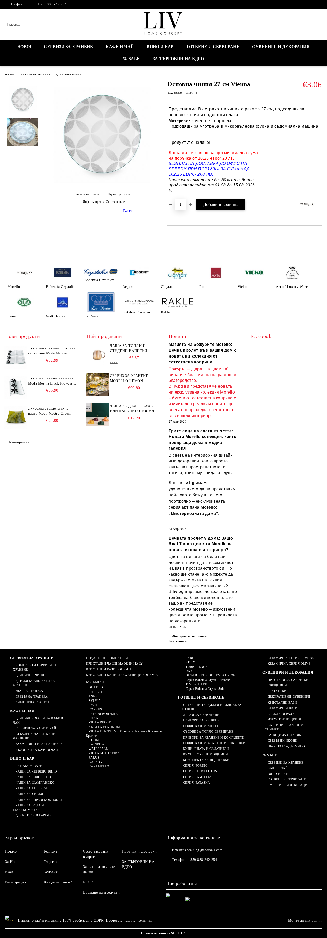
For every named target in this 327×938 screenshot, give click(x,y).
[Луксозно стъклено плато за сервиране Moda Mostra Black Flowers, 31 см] (16, 357)
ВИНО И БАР (160, 46)
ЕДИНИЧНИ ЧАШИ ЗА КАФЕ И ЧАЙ (38, 721)
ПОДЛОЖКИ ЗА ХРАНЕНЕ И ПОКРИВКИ (214, 743)
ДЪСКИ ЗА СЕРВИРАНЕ (201, 715)
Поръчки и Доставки (139, 851)
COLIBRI (95, 692)
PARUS (94, 757)
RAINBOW (96, 744)
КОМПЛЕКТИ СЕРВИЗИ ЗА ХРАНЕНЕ (35, 667)
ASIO (93, 696)
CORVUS (95, 709)
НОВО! (24, 46)
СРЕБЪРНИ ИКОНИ (282, 740)
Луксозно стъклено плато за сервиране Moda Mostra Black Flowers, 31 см (51, 351)
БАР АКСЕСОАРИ (29, 766)
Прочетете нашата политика (129, 920)
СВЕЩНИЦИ (277, 685)
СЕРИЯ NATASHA (196, 783)
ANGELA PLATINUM (104, 727)
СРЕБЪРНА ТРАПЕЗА (32, 696)
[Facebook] (319, 4)
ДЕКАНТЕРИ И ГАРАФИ (34, 815)
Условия (51, 872)
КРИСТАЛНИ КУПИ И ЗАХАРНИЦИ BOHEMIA (122, 675)
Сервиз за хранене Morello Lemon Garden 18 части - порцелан (129, 379)
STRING (95, 740)
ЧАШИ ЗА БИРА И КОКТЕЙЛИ (39, 800)
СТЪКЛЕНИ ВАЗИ (281, 714)
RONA (93, 718)
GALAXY (96, 762)
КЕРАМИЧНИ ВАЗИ (282, 708)
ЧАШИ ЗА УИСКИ (29, 794)
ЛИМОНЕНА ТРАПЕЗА (33, 702)
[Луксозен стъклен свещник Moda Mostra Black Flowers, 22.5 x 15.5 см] (16, 387)
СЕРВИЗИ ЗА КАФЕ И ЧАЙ (36, 728)
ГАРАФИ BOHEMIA (103, 714)
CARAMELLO (99, 766)
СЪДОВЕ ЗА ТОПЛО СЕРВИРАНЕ (208, 731)
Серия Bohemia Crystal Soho (205, 689)
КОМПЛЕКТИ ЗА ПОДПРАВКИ (206, 760)
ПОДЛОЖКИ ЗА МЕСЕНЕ (202, 726)
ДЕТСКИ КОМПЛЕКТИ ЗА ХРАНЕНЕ (34, 683)
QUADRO (96, 687)
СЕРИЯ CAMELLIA (197, 777)
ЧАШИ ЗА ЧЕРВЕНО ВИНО (36, 771)
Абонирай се (19, 442)
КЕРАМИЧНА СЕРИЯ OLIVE (289, 664)
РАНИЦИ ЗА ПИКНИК (284, 735)
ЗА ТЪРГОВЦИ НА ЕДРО (178, 58)
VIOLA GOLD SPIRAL (105, 753)
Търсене (51, 862)
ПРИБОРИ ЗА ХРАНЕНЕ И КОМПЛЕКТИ (213, 737)
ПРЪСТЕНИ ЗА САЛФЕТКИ (288, 680)
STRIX (190, 662)
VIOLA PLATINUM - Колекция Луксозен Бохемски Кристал (124, 734)
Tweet (127, 211)
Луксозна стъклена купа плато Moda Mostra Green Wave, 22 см (49, 411)
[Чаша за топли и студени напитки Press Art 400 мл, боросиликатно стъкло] (97, 354)
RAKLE (191, 671)
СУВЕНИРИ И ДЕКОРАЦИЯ (281, 46)
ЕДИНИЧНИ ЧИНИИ (68, 74)
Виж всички (178, 641)
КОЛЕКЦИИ (95, 682)
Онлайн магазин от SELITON (163, 933)
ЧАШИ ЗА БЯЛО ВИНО (33, 777)
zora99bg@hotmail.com (204, 850)
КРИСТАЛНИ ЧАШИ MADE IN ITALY (114, 664)
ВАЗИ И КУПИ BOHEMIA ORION (211, 675)
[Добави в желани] (318, 167)
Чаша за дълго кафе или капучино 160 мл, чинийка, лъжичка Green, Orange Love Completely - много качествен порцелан (132, 409)
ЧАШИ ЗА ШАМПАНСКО (35, 783)
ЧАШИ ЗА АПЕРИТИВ (33, 788)
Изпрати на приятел (87, 194)
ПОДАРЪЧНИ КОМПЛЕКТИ (107, 658)
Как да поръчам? (58, 882)
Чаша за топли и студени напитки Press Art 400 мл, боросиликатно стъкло (128, 348)
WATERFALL (98, 749)
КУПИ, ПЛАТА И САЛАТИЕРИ (206, 749)
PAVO (93, 705)
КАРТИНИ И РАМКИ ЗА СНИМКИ (284, 727)
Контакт (50, 851)
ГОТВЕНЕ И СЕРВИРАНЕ (213, 46)
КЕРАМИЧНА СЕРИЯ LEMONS (291, 658)
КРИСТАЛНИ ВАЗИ (282, 702)
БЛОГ (88, 882)
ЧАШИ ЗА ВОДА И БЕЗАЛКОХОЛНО (28, 808)
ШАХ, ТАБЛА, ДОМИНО (286, 746)
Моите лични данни (305, 920)
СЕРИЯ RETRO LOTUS (200, 771)
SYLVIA (95, 701)
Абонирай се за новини (189, 636)
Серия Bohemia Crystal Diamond (208, 680)
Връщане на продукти (101, 892)
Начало (9, 74)
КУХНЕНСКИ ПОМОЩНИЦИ (205, 754)
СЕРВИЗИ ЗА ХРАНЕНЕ (68, 46)
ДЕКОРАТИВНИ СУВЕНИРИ (289, 696)
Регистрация (15, 882)
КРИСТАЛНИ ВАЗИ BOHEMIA (109, 669)
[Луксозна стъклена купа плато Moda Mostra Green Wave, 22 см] (16, 417)
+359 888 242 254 (52, 4)
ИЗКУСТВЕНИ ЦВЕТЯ (284, 719)
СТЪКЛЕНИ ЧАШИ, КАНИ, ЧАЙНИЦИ (34, 736)
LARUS (191, 658)
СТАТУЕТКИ (277, 691)
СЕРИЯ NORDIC (195, 765)
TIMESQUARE (196, 684)
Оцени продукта (119, 194)
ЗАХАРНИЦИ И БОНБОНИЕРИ (39, 744)
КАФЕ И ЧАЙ (120, 46)
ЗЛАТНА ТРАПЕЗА (29, 691)
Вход (9, 872)
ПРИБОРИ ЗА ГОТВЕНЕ (201, 720)
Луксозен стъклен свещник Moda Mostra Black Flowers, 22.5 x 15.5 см (51, 381)
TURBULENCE (196, 667)
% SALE (131, 58)
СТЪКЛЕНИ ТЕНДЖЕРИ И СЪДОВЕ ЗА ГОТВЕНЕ (211, 707)
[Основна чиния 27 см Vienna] (101, 185)
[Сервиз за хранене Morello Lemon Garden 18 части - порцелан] (97, 384)
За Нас (10, 862)
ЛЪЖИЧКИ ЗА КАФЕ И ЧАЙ (37, 750)
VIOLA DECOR (100, 722)
